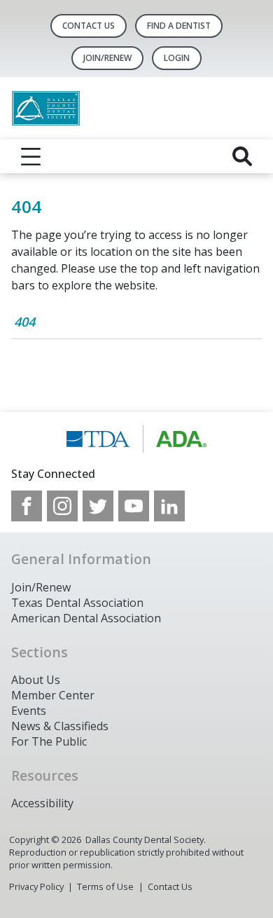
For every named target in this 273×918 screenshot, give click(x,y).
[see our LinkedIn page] (169, 506)
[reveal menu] (30, 156)
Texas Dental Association (77, 602)
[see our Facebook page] (26, 506)
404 (24, 321)
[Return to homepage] (136, 108)
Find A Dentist (179, 26)
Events (28, 710)
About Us (35, 679)
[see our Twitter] (98, 506)
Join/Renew (107, 58)
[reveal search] (242, 156)
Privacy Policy (36, 886)
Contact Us (88, 26)
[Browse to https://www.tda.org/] (137, 438)
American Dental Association (86, 618)
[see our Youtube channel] (133, 506)
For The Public (49, 741)
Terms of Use (105, 886)
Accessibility (42, 803)
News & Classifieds (59, 726)
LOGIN (177, 58)
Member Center (52, 695)
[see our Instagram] (62, 506)
